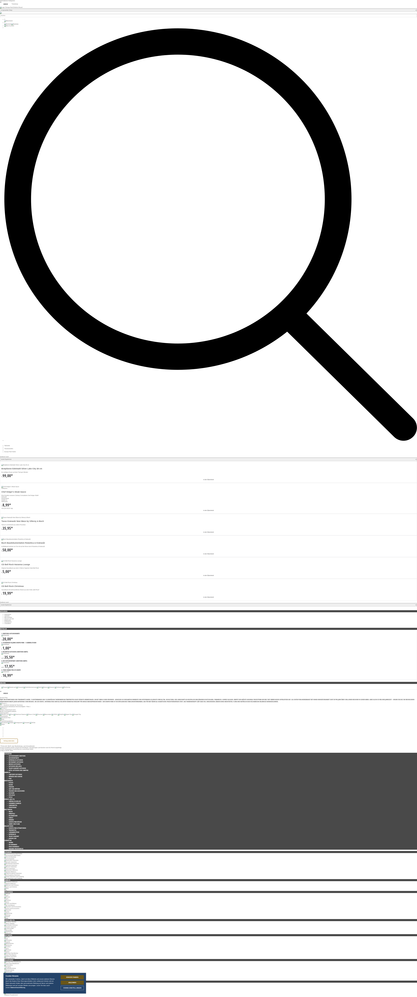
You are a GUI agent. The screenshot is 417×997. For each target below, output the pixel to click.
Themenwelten (8, 448)
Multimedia (7, 620)
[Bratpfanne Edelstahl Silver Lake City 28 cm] (15, 465)
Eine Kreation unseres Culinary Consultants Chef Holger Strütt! (19, 495)
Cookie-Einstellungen (10, 727)
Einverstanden (72, 977)
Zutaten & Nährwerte (4, 500)
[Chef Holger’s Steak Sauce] (10, 486)
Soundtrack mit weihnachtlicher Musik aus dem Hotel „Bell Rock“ (20, 590)
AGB (5, 729)
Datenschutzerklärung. (18, 987)
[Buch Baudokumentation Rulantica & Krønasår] (16, 539)
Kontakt (6, 735)
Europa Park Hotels (10, 451)
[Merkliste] (11, 24)
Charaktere (7, 623)
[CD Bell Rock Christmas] (9, 582)
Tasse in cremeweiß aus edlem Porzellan (13, 525)
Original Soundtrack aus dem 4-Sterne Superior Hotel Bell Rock (20, 568)
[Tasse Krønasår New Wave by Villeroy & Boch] (15, 517)
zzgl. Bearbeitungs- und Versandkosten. (23, 746)
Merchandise (8, 617)
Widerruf (6, 732)
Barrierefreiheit (8, 736)
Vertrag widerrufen (8, 741)
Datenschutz (8, 730)
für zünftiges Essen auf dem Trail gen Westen (14, 472)
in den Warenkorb (208, 479)
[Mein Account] (9, 26)
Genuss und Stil (9, 619)
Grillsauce (4, 488)
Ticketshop (15, 4)
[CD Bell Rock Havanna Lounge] (11, 561)
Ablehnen (72, 982)
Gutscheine (7, 614)
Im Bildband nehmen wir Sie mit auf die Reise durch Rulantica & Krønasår (23, 546)
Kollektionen (8, 622)
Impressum (7, 733)
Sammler (7, 616)
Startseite (7, 445)
